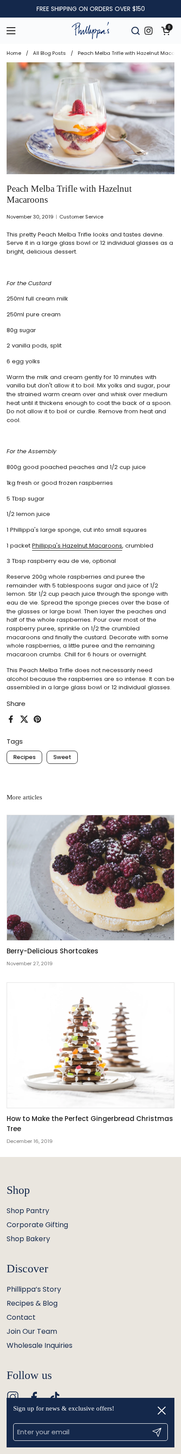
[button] (165, 30)
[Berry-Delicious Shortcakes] (90, 878)
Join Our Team (32, 1331)
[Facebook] (34, 1397)
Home (14, 53)
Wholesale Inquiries (39, 1345)
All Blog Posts (49, 53)
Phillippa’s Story (34, 1289)
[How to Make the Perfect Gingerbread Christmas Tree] (90, 1045)
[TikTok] (55, 1397)
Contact (21, 1317)
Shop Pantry (28, 1211)
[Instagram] (13, 1397)
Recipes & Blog (32, 1303)
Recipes (24, 757)
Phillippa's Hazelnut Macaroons (77, 545)
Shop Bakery (28, 1239)
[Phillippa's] (90, 30)
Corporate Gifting (37, 1225)
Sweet (62, 757)
